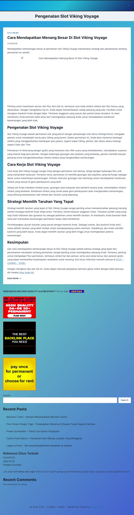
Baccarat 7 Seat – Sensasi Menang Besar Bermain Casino (37, 417)
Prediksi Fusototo (12, 465)
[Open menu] (128, 6)
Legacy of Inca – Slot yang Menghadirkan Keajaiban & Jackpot (39, 445)
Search (6, 395)
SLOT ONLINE (13, 33)
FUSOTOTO (9, 457)
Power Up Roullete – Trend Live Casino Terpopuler (33, 431)
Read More (14, 278)
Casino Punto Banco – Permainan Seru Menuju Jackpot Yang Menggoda (44, 438)
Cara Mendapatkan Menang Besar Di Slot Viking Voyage (57, 37)
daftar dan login (26, 471)
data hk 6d (9, 461)
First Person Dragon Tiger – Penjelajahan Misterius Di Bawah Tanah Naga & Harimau (51, 424)
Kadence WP (97, 507)
